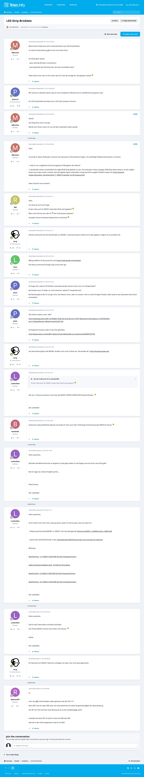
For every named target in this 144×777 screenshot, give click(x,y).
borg (15, 241)
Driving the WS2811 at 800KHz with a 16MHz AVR (94, 531)
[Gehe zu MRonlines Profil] (7, 27)
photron (15, 99)
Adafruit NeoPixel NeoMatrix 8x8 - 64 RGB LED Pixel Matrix (49, 565)
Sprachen (8, 773)
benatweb (15, 431)
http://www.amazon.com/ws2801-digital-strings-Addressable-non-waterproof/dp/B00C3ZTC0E (62, 334)
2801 (37, 701)
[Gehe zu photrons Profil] (15, 92)
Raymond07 (15, 699)
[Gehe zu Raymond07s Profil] (15, 692)
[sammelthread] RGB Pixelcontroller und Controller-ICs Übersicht (80, 540)
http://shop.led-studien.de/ (99, 351)
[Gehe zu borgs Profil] (15, 234)
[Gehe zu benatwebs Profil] (15, 424)
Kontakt (40, 773)
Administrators (15, 102)
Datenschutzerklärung (28, 773)
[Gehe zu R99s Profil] (15, 200)
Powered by (130, 773)
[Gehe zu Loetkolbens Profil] (15, 376)
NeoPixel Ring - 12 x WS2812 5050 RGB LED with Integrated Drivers (52, 557)
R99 (15, 207)
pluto (15, 293)
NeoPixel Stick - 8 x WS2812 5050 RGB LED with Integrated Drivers (52, 574)
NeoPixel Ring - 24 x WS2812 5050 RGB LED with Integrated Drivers (52, 582)
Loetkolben (15, 384)
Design (16, 773)
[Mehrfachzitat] (29, 81)
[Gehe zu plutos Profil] (15, 285)
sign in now (49, 739)
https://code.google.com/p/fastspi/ (69, 260)
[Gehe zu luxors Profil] (15, 259)
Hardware (44, 27)
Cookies (47, 773)
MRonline (15, 27)
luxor (15, 267)
